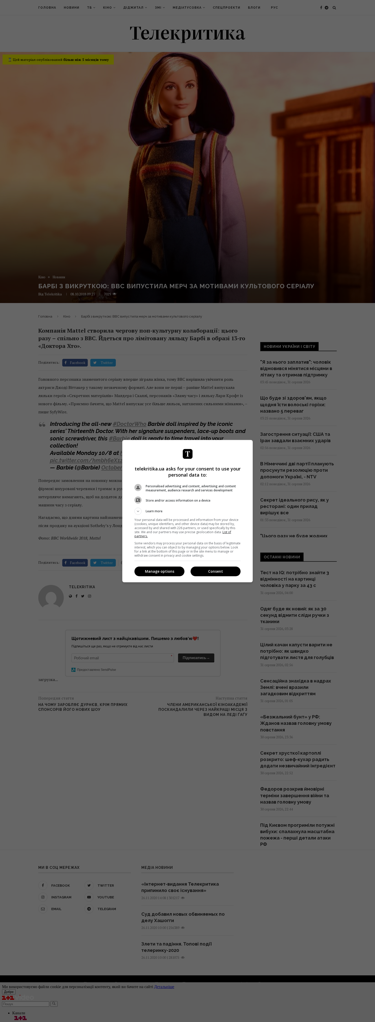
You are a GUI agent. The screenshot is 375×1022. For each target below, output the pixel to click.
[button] (187, 511)
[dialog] (187, 511)
